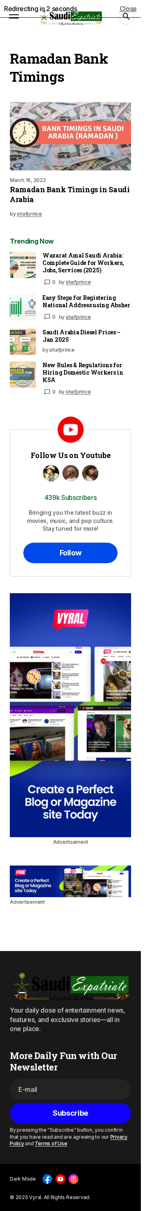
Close (128, 9)
